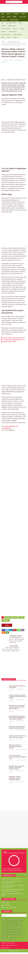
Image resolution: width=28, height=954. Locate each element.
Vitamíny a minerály (17, 34)
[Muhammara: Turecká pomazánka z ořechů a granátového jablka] (5, 778)
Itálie (14, 938)
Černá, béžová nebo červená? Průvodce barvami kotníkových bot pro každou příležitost (17, 718)
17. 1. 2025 (12, 770)
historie (10, 933)
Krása (3, 16)
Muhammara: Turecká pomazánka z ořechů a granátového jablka (15, 778)
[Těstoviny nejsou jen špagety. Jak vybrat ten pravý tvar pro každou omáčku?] (5, 707)
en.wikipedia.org (6, 428)
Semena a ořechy (13, 31)
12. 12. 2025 (12, 699)
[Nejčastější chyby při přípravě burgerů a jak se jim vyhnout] (5, 728)
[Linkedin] (11, 630)
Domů (2, 13)
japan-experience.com (11, 426)
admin (11, 60)
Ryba (15, 617)
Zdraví (8, 16)
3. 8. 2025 (12, 749)
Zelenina (3, 25)
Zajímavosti (4, 19)
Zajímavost (6, 620)
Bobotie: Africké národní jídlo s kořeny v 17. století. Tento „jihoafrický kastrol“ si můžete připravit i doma (14, 339)
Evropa (12, 922)
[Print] (3, 632)
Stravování (5, 933)
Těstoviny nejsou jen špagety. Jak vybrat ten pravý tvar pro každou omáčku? (17, 707)
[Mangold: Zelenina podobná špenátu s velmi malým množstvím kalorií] (5, 767)
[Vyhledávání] (14, 1)
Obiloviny (15, 28)
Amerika (4, 938)
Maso (2, 22)
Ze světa (15, 37)
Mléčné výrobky (12, 25)
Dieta (8, 922)
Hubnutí (23, 13)
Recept (4, 925)
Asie (15, 925)
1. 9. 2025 (12, 729)
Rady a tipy (23, 16)
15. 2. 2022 (5, 60)
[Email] (7, 632)
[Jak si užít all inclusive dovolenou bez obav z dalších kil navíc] (5, 757)
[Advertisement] (14, 151)
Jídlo (4, 922)
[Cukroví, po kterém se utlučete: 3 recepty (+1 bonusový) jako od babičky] (5, 696)
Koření (3, 37)
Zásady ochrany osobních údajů (9, 907)
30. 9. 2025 (12, 720)
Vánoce (4, 930)
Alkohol (18, 936)
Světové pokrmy (14, 19)
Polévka (22, 933)
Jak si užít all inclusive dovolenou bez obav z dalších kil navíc (17, 757)
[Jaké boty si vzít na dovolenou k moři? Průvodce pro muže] (5, 737)
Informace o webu (6, 902)
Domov (14, 16)
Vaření (14, 930)
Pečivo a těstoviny (5, 28)
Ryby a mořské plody (11, 22)
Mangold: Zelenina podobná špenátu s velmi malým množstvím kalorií (16, 767)
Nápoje (8, 37)
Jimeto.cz (18, 950)
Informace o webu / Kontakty (8, 942)
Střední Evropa (19, 927)
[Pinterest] (15, 630)
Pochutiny (3, 31)
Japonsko (8, 617)
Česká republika (10, 927)
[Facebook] (3, 630)
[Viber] (22, 630)
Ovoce (20, 22)
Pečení (19, 930)
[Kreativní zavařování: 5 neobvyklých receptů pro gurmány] (5, 746)
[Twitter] (7, 630)
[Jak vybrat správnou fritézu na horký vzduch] (5, 687)
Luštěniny (22, 28)
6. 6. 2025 (12, 760)
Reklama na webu (6, 905)
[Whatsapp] (18, 630)
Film (14, 936)
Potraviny (17, 933)
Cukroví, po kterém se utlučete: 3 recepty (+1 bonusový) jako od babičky (17, 696)
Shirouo (21, 617)
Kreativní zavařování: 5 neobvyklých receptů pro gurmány (15, 746)
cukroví (4, 936)
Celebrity (16, 13)
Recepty (8, 13)
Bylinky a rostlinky (6, 34)
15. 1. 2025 (12, 781)
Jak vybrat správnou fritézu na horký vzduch (12, 878)
